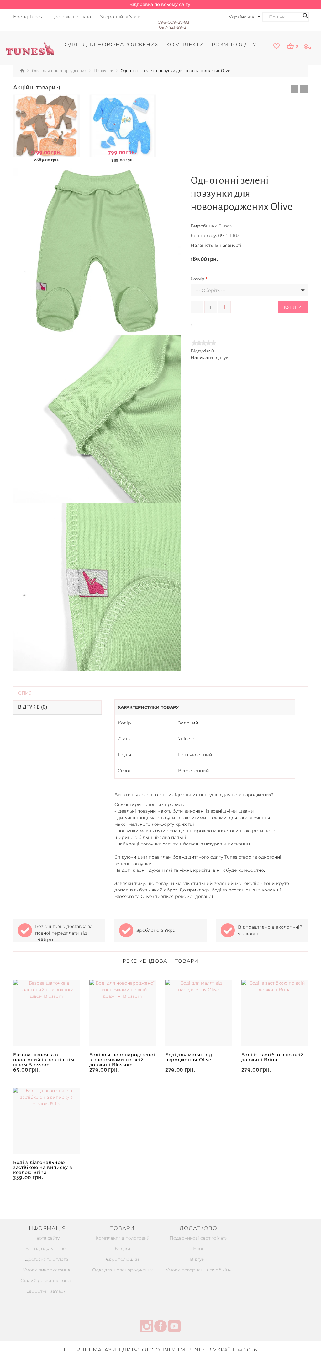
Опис (25, 693)
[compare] (200, 321)
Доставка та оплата (46, 1259)
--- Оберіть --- (211, 290)
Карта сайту (46, 1237)
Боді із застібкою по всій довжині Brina (272, 1057)
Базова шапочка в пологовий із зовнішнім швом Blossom (43, 1059)
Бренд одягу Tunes (46, 1248)
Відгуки (198, 1259)
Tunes (225, 226)
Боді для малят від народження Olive (188, 1057)
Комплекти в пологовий (123, 1237)
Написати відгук (210, 357)
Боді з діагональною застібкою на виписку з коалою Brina (42, 1167)
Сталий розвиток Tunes (46, 1280)
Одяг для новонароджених (122, 1269)
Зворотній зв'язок (46, 1291)
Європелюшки (122, 1259)
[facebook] (160, 1327)
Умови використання (46, 1269)
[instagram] (146, 1327)
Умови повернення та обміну (198, 1269)
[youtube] (174, 1327)
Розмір (197, 278)
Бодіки (122, 1248)
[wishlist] (277, 47)
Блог (198, 1248)
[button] (294, 89)
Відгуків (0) (32, 707)
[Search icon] (305, 17)
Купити (293, 307)
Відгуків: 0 (202, 351)
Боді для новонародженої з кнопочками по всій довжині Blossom (122, 1059)
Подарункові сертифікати (199, 1237)
